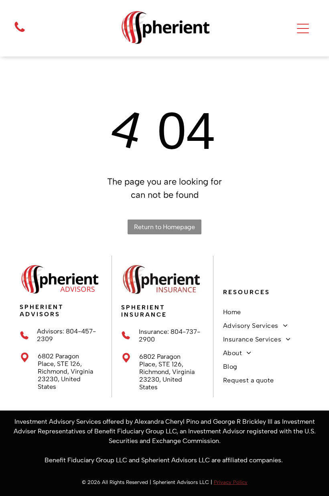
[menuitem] (266, 312)
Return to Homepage (164, 227)
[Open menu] (303, 28)
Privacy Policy (231, 482)
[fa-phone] (19, 31)
